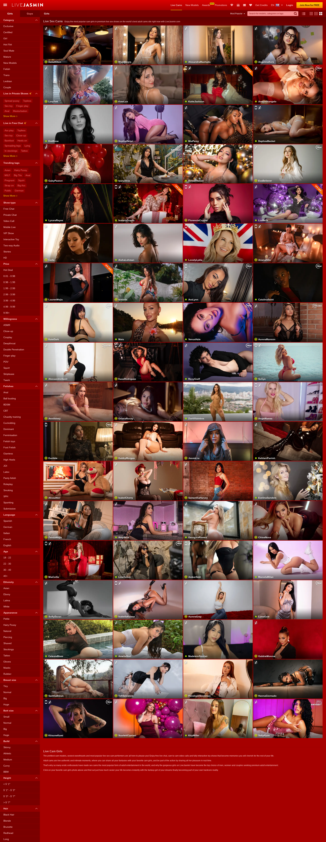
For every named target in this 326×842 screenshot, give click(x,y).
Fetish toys (9, 441)
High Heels (9, 459)
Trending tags (11, 162)
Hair (5, 808)
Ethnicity (8, 582)
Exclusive (8, 26)
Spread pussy (12, 100)
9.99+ (6, 312)
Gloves (7, 661)
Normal (7, 692)
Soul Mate (8, 50)
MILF (7, 175)
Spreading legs (13, 145)
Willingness (10, 319)
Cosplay (7, 337)
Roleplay (8, 484)
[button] (310, 13)
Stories (7, 251)
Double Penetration (13, 349)
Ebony (6, 594)
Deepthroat (9, 343)
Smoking (8, 490)
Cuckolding (9, 423)
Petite (6, 618)
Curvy (6, 765)
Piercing (7, 637)
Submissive (9, 508)
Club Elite (231, 5)
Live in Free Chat (13, 123)
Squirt (21, 180)
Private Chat (10, 215)
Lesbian (7, 81)
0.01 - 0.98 (9, 276)
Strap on (9, 185)
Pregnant (9, 180)
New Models (192, 5)
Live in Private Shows (15, 93)
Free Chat (8, 208)
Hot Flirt (7, 44)
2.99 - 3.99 (9, 294)
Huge (6, 704)
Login (289, 5)
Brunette (8, 827)
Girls (10, 13)
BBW (6, 771)
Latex (6, 472)
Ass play (9, 130)
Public (8, 190)
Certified (7, 32)
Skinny (7, 747)
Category (8, 20)
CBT (5, 410)
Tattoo (24, 150)
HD (5, 257)
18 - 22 (7, 557)
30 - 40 (7, 569)
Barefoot (9, 140)
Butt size (8, 710)
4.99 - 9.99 (9, 306)
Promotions (221, 5)
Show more (9, 116)
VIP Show (8, 233)
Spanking (8, 502)
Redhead (8, 833)
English (7, 545)
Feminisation (10, 435)
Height (7, 778)
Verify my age (218, 410)
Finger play (22, 106)
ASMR (6, 325)
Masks (6, 667)
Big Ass (21, 185)
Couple (7, 87)
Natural (7, 631)
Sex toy (9, 106)
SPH (5, 496)
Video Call (8, 221)
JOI (5, 465)
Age (5, 551)
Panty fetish (9, 478)
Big (5, 698)
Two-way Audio (11, 245)
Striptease (8, 374)
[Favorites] (250, 5)
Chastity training (12, 416)
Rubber (7, 674)
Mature (7, 56)
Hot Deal (8, 270)
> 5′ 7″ (6, 802)
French (7, 539)
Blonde (7, 820)
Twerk (6, 380)
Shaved (7, 643)
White (6, 606)
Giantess (8, 453)
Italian (6, 533)
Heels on (22, 140)
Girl (5, 38)
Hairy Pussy (20, 170)
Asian (8, 170)
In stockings (11, 150)
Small (6, 716)
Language (9, 514)
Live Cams (176, 5)
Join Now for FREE (309, 5)
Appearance (10, 612)
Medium (7, 759)
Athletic (7, 753)
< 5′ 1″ (6, 784)
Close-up (21, 135)
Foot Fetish (9, 447)
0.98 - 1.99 (9, 282)
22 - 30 (7, 563)
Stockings (8, 649)
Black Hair (8, 814)
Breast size (9, 680)
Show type (9, 202)
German (19, 190)
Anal (7, 111)
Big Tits (18, 175)
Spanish (7, 521)
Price (6, 263)
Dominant (8, 429)
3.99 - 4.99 (9, 300)
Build (6, 741)
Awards (206, 5)
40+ (5, 576)
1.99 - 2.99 (9, 288)
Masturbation (20, 111)
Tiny (5, 686)
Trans (6, 75)
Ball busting (9, 398)
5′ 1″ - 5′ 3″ (9, 790)
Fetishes (8, 386)
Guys (30, 13)
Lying (27, 145)
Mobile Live (9, 227)
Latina (6, 600)
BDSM (6, 404)
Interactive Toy (11, 239)
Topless (27, 100)
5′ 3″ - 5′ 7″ (9, 796)
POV (5, 361)
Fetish (6, 69)
